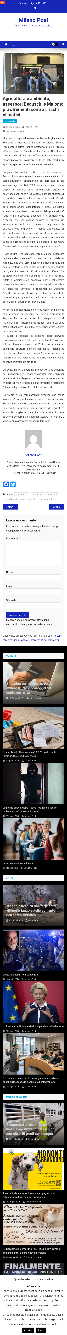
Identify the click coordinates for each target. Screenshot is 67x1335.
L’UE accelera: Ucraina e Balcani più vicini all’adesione (33, 1026)
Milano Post (33, 20)
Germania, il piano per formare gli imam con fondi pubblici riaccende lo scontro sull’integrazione (31, 1080)
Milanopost (46, 499)
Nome (10, 572)
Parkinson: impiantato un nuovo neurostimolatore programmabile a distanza (58, 507)
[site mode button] (55, 44)
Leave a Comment (15, 131)
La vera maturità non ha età (18, 863)
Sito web (11, 600)
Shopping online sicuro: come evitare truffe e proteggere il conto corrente (29, 688)
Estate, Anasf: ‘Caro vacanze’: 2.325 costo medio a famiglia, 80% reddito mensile (31, 754)
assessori (52, 494)
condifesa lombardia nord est (20, 499)
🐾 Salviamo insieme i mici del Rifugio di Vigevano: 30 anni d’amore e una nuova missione (32, 1251)
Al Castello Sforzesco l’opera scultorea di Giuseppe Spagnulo (13, 507)
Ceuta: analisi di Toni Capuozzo (20, 974)
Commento (13, 538)
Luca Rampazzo (37, 698)
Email (10, 586)
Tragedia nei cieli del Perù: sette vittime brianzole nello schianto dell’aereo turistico (31, 910)
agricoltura (21, 494)
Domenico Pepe (33, 1202)
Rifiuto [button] (41, 1330)
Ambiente (37, 494)
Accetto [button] (28, 1330)
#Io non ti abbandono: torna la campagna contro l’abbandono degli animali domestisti (30, 1195)
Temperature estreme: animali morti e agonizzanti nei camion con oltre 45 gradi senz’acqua (30, 1129)
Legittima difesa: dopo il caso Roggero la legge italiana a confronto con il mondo (30, 809)
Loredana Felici (31, 868)
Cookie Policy (33, 1309)
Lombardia (10, 121)
